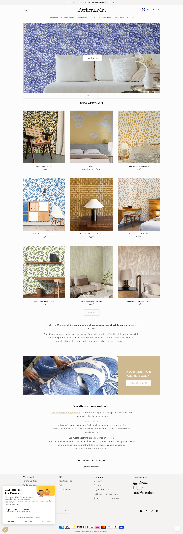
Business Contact (30, 485)
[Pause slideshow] (100, 95)
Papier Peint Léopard (44, 166)
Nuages (91, 166)
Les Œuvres (91, 58)
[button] (26, 10)
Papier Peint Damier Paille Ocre (91, 234)
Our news (98, 485)
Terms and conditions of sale (107, 498)
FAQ (60, 485)
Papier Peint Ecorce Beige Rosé (139, 301)
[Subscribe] (65, 511)
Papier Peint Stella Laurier (44, 301)
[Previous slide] (83, 95)
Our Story (98, 481)
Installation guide (138, 383)
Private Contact (30, 481)
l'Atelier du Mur (87, 532)
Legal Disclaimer (101, 490)
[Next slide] (94, 95)
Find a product (65, 490)
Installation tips (65, 481)
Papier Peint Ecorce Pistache (91, 301)
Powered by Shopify (100, 532)
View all (91, 312)
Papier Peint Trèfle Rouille (139, 234)
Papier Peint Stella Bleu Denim (44, 234)
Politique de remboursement (106, 494)
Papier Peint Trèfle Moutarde (139, 166)
